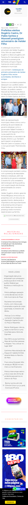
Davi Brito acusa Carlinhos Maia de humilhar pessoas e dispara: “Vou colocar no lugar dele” (14, 342)
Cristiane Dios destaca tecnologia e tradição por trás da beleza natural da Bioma (13, 243)
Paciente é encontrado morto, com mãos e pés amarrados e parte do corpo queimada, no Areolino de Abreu (14, 306)
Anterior (3, 108)
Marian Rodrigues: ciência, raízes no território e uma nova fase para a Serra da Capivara (14, 330)
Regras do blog (18, 13)
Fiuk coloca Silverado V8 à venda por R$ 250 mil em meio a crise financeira (14, 364)
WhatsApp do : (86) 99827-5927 (15, 215)
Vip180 (19, 9)
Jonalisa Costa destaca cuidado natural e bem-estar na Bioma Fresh (12, 251)
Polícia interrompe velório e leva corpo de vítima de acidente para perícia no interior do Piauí (14, 375)
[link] (7, 24)
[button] (14, 497)
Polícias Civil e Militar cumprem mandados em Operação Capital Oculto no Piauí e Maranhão (14, 319)
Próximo (25, 108)
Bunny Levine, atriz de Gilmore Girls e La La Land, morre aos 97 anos (15, 385)
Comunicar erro (14, 219)
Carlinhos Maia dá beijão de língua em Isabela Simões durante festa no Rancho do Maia (14, 354)
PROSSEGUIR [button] (10, 502)
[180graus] (10, 2)
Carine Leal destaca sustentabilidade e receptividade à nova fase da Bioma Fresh (13, 260)
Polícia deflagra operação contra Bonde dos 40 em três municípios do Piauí (13, 294)
